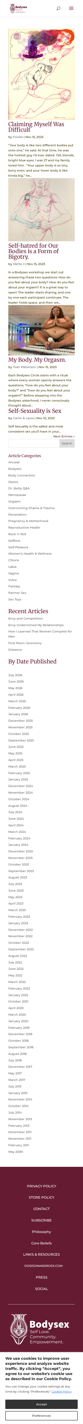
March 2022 (17, 982)
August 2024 (17, 806)
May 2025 (15, 753)
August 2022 (17, 956)
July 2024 (15, 812)
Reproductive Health (24, 527)
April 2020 (16, 1008)
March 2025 (17, 766)
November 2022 (20, 936)
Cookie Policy (62, 1391)
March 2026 (17, 701)
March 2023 (17, 910)
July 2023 (15, 884)
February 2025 (19, 773)
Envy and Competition (25, 618)
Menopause (17, 495)
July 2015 (14, 1086)
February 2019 (19, 1028)
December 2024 (20, 786)
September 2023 (21, 871)
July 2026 (15, 675)
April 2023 (15, 903)
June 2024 (16, 819)
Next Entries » (64, 436)
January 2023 (18, 923)
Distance (15, 650)
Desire (13, 482)
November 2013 (20, 1119)
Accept (41, 1404)
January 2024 (18, 845)
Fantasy (14, 586)
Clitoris (13, 560)
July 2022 (15, 962)
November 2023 (20, 858)
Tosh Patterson (24, 367)
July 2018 (15, 1060)
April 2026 (16, 695)
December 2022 (20, 930)
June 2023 (16, 890)
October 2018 (18, 1041)
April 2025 (15, 760)
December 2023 (20, 851)
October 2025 (18, 734)
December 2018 (20, 1034)
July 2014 (15, 1112)
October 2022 (18, 943)
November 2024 (20, 792)
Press (41, 1277)
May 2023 (15, 897)
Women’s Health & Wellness (30, 554)
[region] (41, 1388)
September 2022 (21, 949)
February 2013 (18, 1126)
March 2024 (17, 832)
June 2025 (16, 747)
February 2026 (19, 708)
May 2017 (15, 1073)
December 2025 (20, 721)
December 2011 (19, 1132)
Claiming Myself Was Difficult (36, 127)
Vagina (13, 573)
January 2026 (18, 714)
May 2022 (15, 975)
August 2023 (17, 877)
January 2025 (18, 779)
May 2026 (15, 688)
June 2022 (16, 969)
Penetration (17, 515)
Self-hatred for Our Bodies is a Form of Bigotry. (33, 251)
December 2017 (20, 1067)
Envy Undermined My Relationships (36, 625)
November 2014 (20, 1099)
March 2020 (17, 1014)
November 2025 (20, 727)
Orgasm (14, 501)
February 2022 (19, 988)
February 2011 (18, 1145)
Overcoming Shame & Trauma (31, 508)
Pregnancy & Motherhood (28, 521)
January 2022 (18, 995)
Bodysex (14, 469)
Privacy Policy (41, 1186)
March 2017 (16, 1080)
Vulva (12, 580)
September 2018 (20, 1047)
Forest (18, 137)
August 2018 (17, 1054)
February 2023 (19, 917)
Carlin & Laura (23, 418)
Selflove (14, 541)
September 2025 (21, 740)
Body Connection (21, 475)
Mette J (18, 264)
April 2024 (16, 825)
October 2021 (18, 1001)
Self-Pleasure (18, 547)
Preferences (41, 1416)
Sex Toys (14, 599)
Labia (12, 567)
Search (67, 443)
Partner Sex (17, 593)
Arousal (14, 462)
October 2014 (18, 1106)
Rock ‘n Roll (17, 534)
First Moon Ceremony (25, 643)
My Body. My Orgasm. (37, 359)
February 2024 (19, 838)
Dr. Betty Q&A (19, 488)
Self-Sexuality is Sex (34, 410)
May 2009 (15, 1152)
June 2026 (16, 681)
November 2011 (19, 1139)
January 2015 (17, 1093)
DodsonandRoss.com (43, 1266)
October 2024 (18, 799)
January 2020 (18, 1021)
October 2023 (18, 864)
